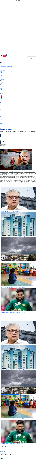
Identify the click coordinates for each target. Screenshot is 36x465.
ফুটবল (3, 70)
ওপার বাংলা (1, 119)
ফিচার (1, 89)
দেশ (5, 60)
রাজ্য (2, 62)
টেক (8, 66)
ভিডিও (1, 85)
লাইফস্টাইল (17, 60)
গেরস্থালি (11, 66)
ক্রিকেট (1, 70)
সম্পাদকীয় (2, 86)
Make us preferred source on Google (5, 148)
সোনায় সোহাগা (2, 92)
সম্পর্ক (4, 66)
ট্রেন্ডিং (1, 83)
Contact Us (2, 449)
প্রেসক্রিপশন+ (9, 60)
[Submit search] (31, 58)
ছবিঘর (19, 60)
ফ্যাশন (5, 66)
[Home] (3, 55)
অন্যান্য (4, 70)
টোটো (9, 66)
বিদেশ (6, 60)
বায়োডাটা (2, 78)
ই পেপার (2, 81)
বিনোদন (14, 60)
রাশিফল (21, 60)
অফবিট (1, 72)
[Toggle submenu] (0, 128)
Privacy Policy (3, 451)
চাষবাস (1, 80)
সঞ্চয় (22, 60)
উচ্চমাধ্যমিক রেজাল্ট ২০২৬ (3, 91)
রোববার (1, 88)
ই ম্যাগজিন (2, 82)
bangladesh (2, 445)
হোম (1, 63)
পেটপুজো (7, 66)
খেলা (11, 60)
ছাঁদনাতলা (2, 93)
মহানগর (2, 60)
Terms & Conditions (3, 453)
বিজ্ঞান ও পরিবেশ (2, 79)
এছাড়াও (0, 127)
